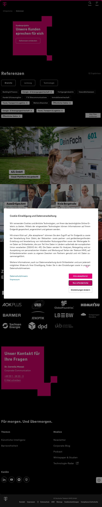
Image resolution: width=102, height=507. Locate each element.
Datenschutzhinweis (19, 276)
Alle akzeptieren (80, 276)
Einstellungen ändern (80, 290)
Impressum (15, 279)
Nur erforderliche (80, 283)
